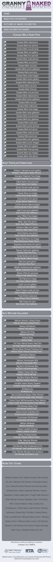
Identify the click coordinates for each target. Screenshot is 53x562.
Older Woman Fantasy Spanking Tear (21, 499)
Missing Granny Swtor (31, 517)
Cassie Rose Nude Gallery (27, 195)
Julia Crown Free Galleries (26, 213)
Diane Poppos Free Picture (26, 292)
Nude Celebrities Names (16, 29)
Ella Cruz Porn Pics (26, 264)
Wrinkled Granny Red (14, 477)
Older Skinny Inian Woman (29, 508)
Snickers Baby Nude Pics (26, 230)
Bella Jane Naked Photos (26, 224)
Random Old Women (22, 482)
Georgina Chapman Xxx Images (26, 178)
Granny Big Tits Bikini (25, 512)
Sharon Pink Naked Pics (26, 275)
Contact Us (23, 545)
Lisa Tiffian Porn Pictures (26, 218)
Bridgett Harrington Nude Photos (26, 173)
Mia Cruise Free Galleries (26, 304)
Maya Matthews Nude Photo (26, 241)
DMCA (32, 545)
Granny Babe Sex (21, 495)
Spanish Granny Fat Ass (32, 530)
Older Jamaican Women (29, 490)
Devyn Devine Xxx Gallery (26, 190)
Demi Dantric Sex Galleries (26, 235)
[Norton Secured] (43, 551)
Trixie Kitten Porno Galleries (26, 298)
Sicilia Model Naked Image (26, 258)
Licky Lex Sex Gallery (26, 287)
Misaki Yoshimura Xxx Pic (26, 270)
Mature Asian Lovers (27, 521)
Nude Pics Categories (15, 19)
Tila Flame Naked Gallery (26, 281)
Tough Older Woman (39, 495)
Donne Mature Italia (23, 504)
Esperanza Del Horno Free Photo (26, 247)
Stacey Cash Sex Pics (26, 252)
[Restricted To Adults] (29, 551)
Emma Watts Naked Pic (26, 201)
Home (6, 14)
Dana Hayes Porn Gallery (26, 184)
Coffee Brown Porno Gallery (26, 207)
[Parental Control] (13, 551)
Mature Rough (30, 477)
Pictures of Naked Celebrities (20, 24)
